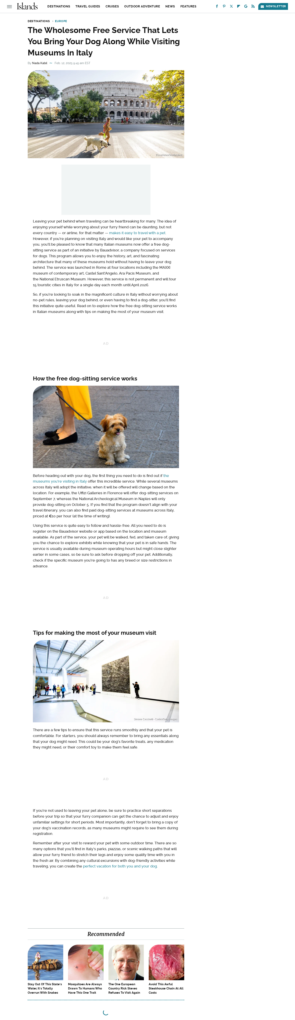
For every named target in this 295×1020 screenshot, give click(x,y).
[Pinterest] (224, 7)
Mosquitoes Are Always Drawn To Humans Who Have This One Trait (85, 988)
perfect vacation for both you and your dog (120, 866)
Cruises (112, 6)
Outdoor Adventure (142, 6)
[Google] (246, 7)
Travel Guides (87, 6)
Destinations (58, 6)
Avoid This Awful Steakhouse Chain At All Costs (166, 988)
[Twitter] (231, 7)
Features (188, 6)
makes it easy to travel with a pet (137, 233)
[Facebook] (217, 7)
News (170, 6)
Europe (61, 21)
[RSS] (253, 7)
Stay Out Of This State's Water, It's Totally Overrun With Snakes (45, 988)
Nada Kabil (39, 63)
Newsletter (276, 6)
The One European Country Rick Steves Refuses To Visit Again (124, 988)
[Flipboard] (239, 7)
